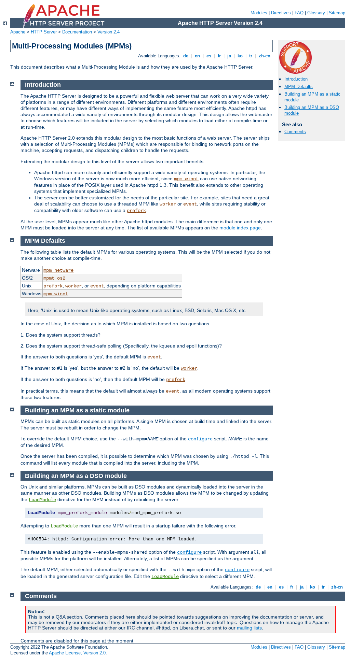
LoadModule (42, 500)
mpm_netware (58, 270)
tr (251, 55)
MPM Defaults (298, 86)
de (186, 55)
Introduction (296, 79)
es (209, 55)
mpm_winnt (186, 179)
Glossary (316, 12)
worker (168, 204)
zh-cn (264, 55)
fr (219, 55)
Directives (281, 12)
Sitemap (337, 12)
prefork (136, 210)
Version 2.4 (108, 31)
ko (240, 55)
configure (200, 439)
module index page (240, 227)
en (197, 55)
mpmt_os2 (54, 278)
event (190, 204)
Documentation (77, 31)
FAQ (299, 12)
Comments (295, 131)
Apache (17, 31)
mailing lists (249, 628)
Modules (259, 12)
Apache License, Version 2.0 (77, 652)
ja (229, 55)
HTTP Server (44, 31)
